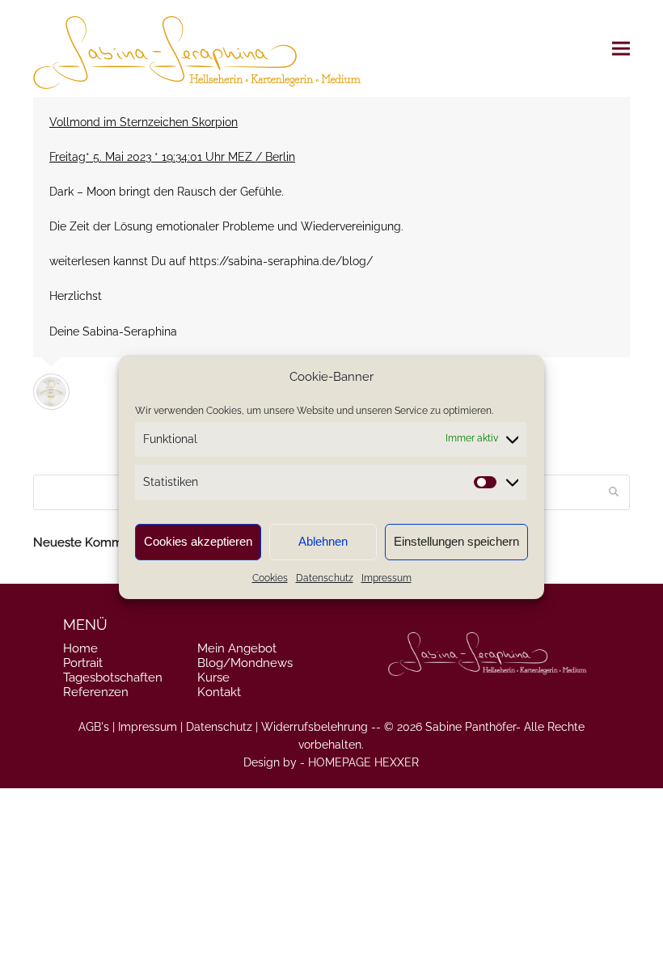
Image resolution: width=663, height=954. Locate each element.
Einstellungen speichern (456, 541)
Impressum (386, 578)
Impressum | (150, 726)
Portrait (83, 663)
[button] (621, 49)
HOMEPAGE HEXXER (363, 762)
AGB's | (96, 726)
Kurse (213, 677)
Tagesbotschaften (113, 677)
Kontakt (219, 692)
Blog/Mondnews (245, 663)
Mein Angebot (237, 648)
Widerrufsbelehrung (314, 726)
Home (80, 648)
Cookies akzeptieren (198, 541)
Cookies (270, 578)
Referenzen (96, 692)
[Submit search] (614, 492)
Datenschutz (324, 578)
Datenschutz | (222, 726)
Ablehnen (323, 541)
